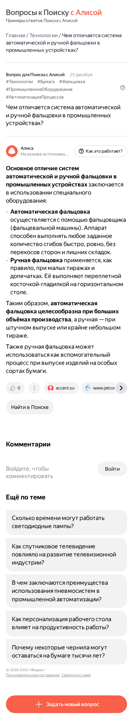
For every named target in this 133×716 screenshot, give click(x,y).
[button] (122, 87)
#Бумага (46, 81)
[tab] (16, 388)
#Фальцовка (72, 81)
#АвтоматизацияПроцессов (35, 97)
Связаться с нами (76, 675)
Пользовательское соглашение (32, 675)
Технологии (44, 35)
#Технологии (19, 81)
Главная (15, 35)
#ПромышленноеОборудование (39, 89)
